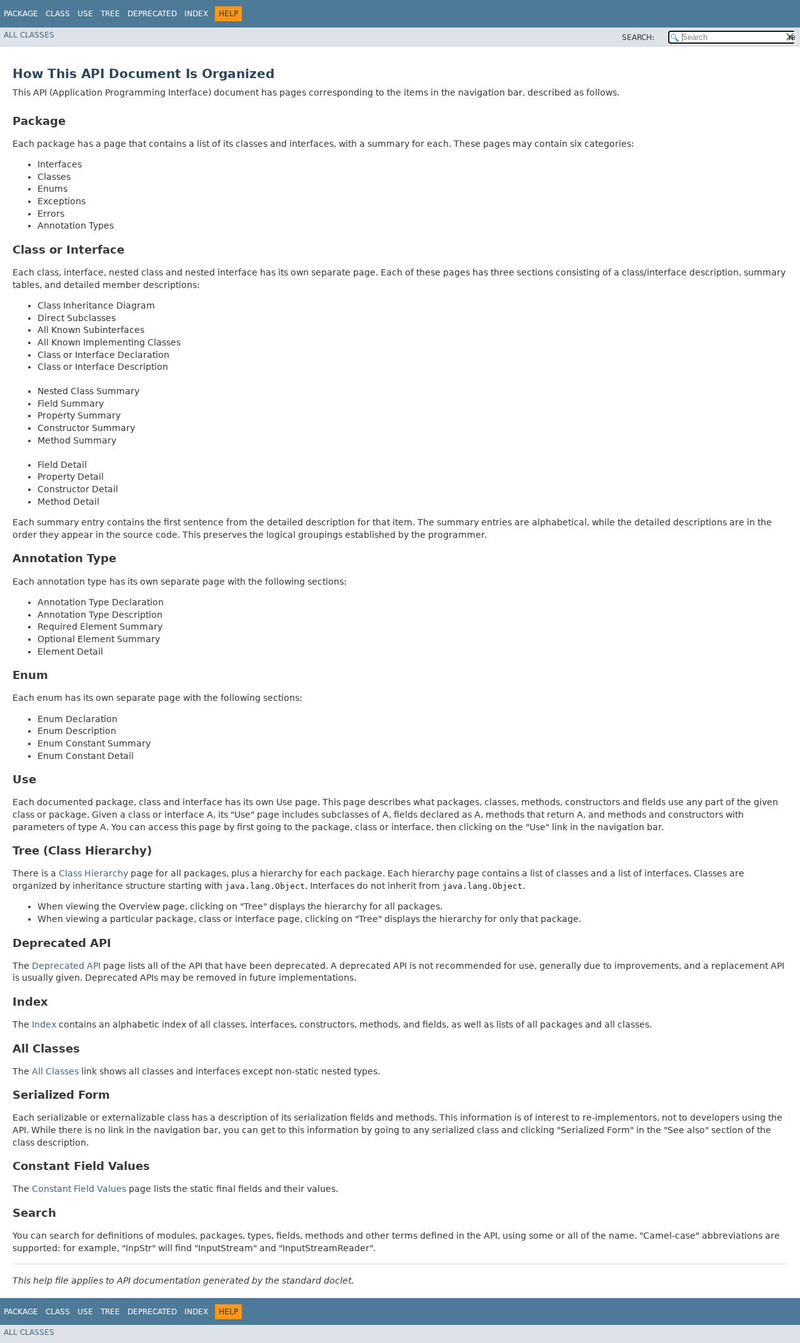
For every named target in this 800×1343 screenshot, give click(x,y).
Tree (110, 13)
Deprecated (152, 13)
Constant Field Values (79, 1189)
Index (196, 13)
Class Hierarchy (93, 873)
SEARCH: (638, 37)
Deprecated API (66, 966)
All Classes (29, 35)
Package (21, 13)
